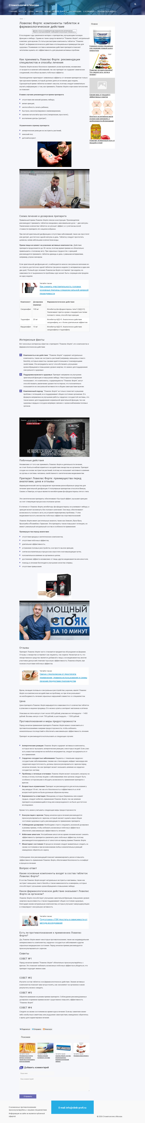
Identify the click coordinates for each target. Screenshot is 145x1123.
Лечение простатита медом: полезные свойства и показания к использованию (27, 1058)
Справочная (75, 11)
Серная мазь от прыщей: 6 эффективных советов (99, 96)
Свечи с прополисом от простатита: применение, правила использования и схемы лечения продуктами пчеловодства (63, 677)
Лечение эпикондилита (81, 1056)
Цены (31, 11)
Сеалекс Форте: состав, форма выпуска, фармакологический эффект (63, 1058)
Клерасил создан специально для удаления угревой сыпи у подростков (101, 48)
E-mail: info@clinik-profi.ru (72, 1107)
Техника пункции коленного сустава (43, 1056)
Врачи (47, 11)
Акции (39, 11)
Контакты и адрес (107, 11)
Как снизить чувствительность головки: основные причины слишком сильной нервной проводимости (64, 290)
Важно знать (59, 11)
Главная (13, 11)
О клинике (88, 11)
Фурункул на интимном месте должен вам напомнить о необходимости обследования (101, 119)
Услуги (22, 11)
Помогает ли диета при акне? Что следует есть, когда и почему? (101, 72)
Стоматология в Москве (24, 5)
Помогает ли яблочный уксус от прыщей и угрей (102, 142)
